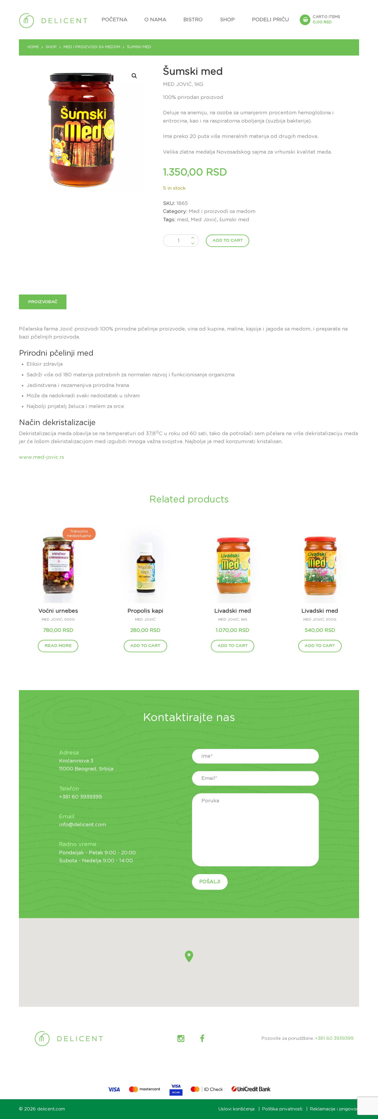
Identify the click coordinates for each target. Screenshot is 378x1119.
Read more (58, 646)
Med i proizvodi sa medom (91, 47)
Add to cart (228, 240)
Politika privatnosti (282, 1109)
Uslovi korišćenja (237, 1109)
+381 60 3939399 (334, 1038)
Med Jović (204, 219)
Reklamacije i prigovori (334, 1109)
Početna (114, 19)
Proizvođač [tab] (42, 302)
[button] (134, 76)
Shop (227, 19)
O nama (155, 19)
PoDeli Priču (270, 19)
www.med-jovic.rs (41, 457)
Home (33, 47)
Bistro (193, 19)
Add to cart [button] (145, 646)
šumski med (234, 219)
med (182, 219)
